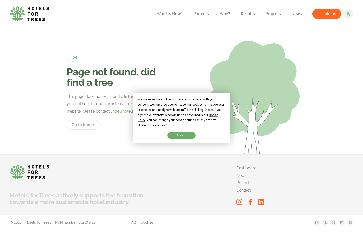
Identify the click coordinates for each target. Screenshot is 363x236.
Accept (181, 135)
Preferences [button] (157, 125)
